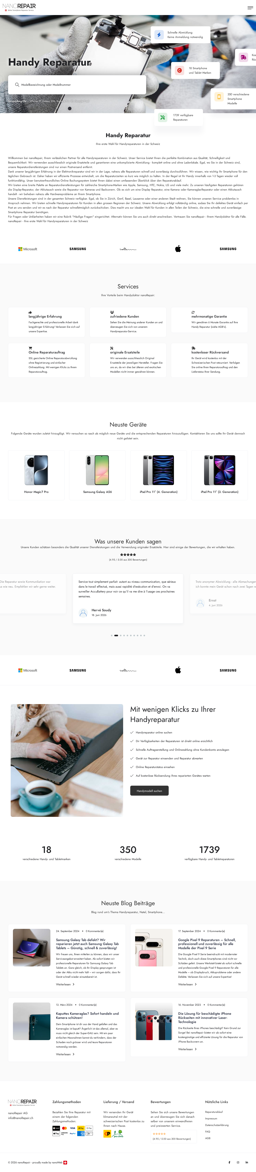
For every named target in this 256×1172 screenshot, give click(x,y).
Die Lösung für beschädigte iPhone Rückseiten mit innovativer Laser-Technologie (204, 1017)
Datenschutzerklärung (217, 1125)
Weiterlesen (63, 984)
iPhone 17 (35, 101)
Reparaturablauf (214, 1112)
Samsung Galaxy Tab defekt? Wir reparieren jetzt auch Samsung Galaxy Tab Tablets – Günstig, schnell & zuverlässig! (87, 943)
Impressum (211, 1118)
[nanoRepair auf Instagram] (238, 1162)
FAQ (207, 1131)
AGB (207, 1138)
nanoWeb (57, 1162)
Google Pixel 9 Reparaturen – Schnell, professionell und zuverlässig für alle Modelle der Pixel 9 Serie (207, 943)
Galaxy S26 (48, 101)
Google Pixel (82, 101)
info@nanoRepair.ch (20, 1118)
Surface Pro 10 (65, 101)
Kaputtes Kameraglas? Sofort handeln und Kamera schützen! (87, 1015)
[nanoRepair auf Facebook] (229, 1162)
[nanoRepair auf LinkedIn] (247, 1162)
